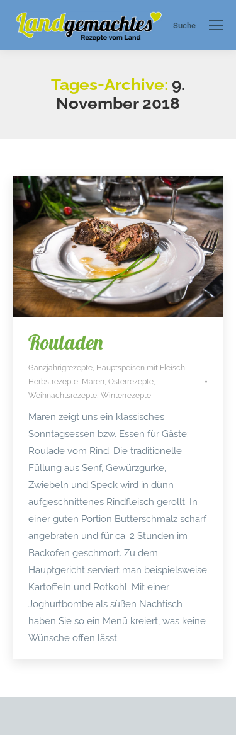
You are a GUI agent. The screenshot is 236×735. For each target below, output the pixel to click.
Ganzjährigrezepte (60, 367)
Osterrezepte (131, 381)
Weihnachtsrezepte (62, 395)
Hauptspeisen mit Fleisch (140, 367)
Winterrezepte (126, 395)
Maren (93, 381)
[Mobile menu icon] (215, 25)
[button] (22, 712)
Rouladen (65, 342)
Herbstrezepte (53, 381)
